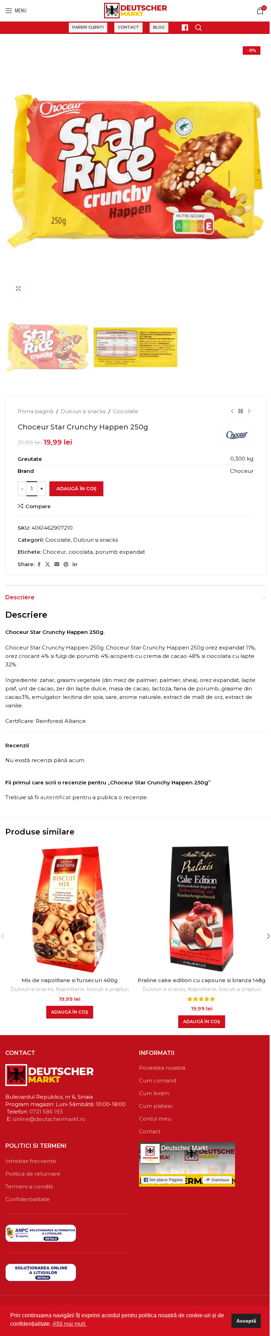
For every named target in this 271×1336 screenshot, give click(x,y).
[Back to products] (240, 411)
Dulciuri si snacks (83, 411)
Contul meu (155, 1118)
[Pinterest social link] (66, 564)
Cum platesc (156, 1106)
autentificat (55, 797)
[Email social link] (56, 564)
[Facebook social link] (39, 564)
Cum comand (157, 1080)
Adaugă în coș (76, 488)
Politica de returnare (32, 1173)
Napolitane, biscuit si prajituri (92, 989)
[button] (12, 171)
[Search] (199, 27)
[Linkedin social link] (75, 564)
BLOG (159, 27)
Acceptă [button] (246, 1321)
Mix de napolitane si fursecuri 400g (70, 980)
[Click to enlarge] (18, 288)
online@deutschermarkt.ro (49, 1119)
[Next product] (249, 411)
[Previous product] (232, 411)
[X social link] (47, 564)
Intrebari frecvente (30, 1161)
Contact (128, 27)
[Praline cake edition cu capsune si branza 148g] (201, 909)
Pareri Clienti (88, 27)
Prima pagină (35, 411)
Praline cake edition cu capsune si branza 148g (202, 980)
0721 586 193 (46, 1111)
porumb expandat (120, 551)
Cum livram (154, 1093)
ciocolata (80, 551)
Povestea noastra (162, 1067)
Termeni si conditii (29, 1186)
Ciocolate (125, 411)
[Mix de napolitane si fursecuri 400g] (69, 909)
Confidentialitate (27, 1199)
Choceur (54, 551)
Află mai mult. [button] (69, 1324)
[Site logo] (135, 10)
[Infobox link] (181, 27)
